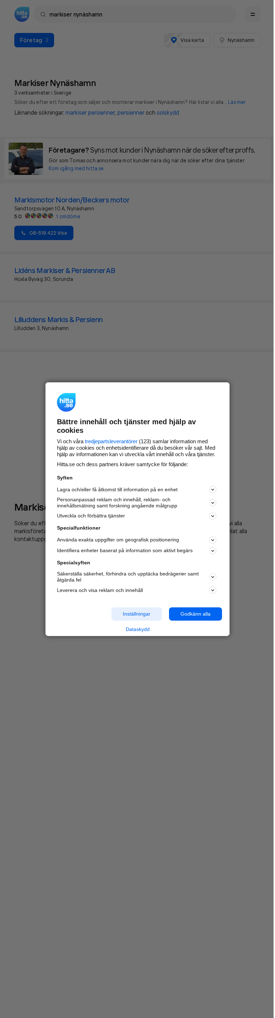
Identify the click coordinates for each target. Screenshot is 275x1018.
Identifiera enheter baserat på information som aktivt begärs (125, 550)
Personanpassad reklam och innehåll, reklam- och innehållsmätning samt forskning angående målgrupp (117, 502)
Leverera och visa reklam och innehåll (100, 590)
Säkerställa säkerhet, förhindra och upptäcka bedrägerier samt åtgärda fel (128, 577)
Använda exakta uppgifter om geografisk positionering (118, 540)
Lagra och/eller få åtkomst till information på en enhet (117, 489)
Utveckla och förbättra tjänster (91, 515)
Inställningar (136, 614)
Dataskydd (138, 629)
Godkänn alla (195, 614)
